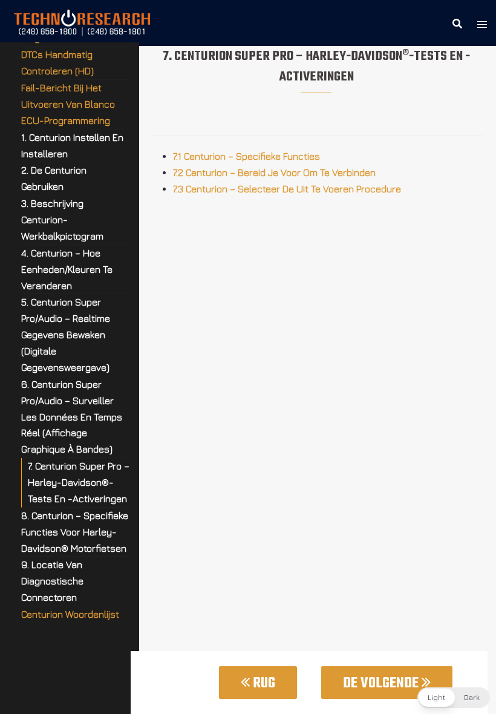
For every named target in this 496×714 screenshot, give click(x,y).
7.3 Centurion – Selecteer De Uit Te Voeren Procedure (287, 188)
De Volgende (382, 683)
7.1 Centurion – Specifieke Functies (246, 156)
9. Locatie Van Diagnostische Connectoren (52, 581)
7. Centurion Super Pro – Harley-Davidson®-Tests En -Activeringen (78, 482)
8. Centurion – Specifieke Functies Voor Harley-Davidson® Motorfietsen (74, 532)
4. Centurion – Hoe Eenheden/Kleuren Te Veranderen (67, 269)
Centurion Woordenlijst (70, 614)
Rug (262, 683)
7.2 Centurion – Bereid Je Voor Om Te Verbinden (274, 172)
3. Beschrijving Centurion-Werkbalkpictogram (62, 219)
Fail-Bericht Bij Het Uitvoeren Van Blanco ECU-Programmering (68, 104)
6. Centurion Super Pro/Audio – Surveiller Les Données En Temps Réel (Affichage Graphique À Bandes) (71, 417)
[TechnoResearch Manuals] (82, 21)
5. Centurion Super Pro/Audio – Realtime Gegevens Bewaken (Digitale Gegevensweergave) (65, 334)
